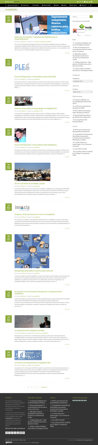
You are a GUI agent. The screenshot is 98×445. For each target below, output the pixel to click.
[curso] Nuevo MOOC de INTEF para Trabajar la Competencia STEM (83, 153)
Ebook (57, 5)
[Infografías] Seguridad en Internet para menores (34, 270)
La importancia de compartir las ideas (29, 330)
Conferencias (37, 333)
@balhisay (17, 1)
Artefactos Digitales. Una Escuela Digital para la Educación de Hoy (82, 101)
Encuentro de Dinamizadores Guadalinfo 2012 (33, 362)
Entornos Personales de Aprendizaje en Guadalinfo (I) (36, 108)
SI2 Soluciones (79, 440)
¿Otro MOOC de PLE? (80, 149)
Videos (65, 5)
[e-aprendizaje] (11, 5)
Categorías (76, 78)
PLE (41, 111)
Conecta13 (8, 418)
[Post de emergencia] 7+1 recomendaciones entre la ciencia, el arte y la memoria (82, 49)
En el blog (74, 5)
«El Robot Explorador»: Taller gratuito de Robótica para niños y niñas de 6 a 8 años (82, 64)
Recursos (36, 5)
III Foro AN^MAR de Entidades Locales (30, 183)
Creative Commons (35, 442)
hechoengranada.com (88, 440)
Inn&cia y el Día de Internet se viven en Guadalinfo (35, 214)
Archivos (75, 89)
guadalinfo (48, 41)
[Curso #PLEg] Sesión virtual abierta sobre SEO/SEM (35, 76)
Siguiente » (44, 387)
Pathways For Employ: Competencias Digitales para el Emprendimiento (36, 38)
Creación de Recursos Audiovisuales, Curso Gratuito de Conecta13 (82, 144)
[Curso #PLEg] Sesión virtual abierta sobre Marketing (36, 145)
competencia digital (39, 41)
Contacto (83, 5)
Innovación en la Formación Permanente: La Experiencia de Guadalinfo (38, 292)
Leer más (67, 52)
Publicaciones (47, 5)
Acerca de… (26, 5)
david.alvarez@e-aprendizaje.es (16, 428)
